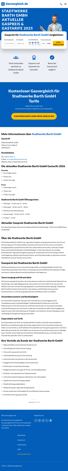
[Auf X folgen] (47, 420)
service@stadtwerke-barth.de (17, 159)
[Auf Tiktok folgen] (43, 420)
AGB (19, 449)
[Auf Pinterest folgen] (50, 420)
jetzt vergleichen (58, 43)
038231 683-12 (9, 157)
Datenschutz (21, 445)
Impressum (21, 440)
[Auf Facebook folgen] (36, 420)
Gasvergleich (16, 420)
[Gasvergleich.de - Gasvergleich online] (14, 4)
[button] (65, 4)
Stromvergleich (6, 423)
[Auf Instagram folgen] (39, 420)
